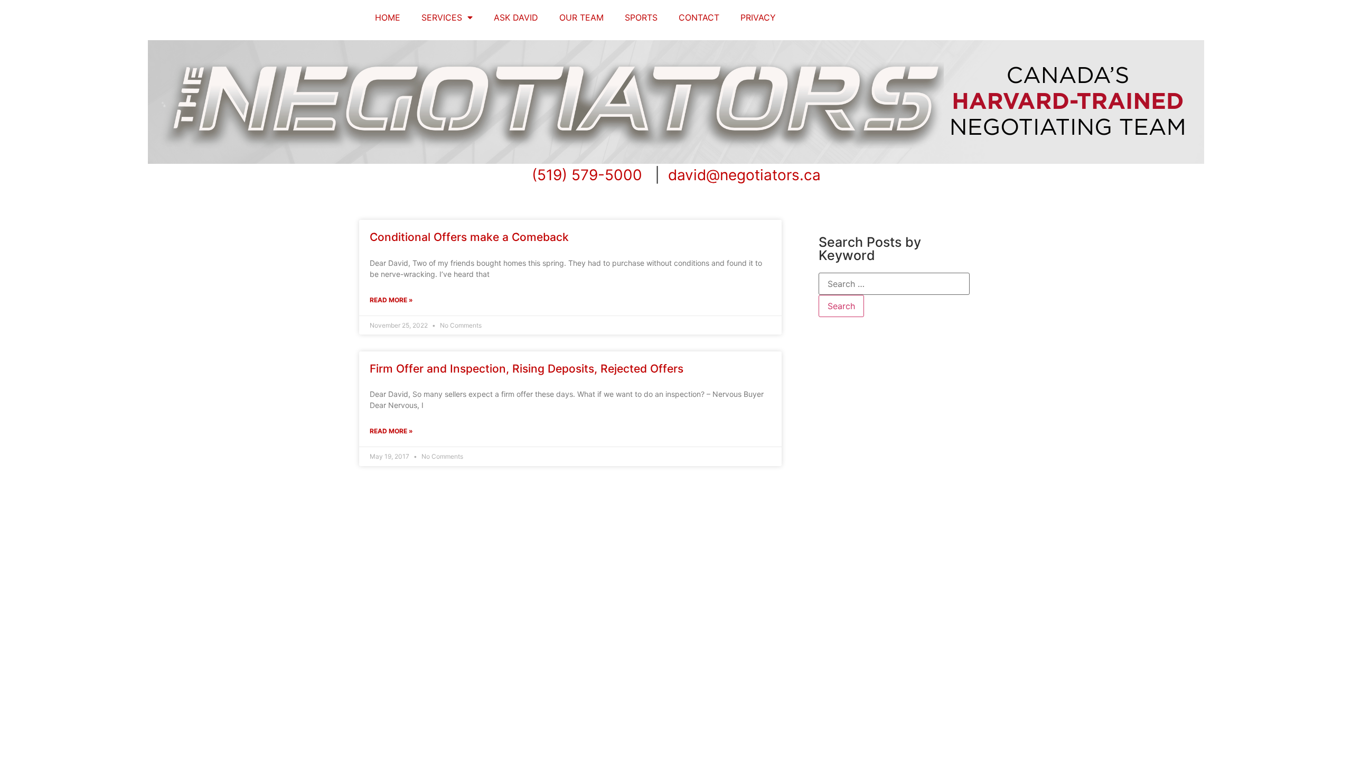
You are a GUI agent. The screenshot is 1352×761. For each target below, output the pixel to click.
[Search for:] (894, 284)
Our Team (581, 17)
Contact (699, 17)
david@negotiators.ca (744, 175)
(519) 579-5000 (587, 175)
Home (387, 17)
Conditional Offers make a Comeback (469, 237)
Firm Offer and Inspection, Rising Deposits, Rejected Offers (526, 368)
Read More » (391, 300)
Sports (641, 17)
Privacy (758, 17)
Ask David (516, 17)
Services (441, 17)
